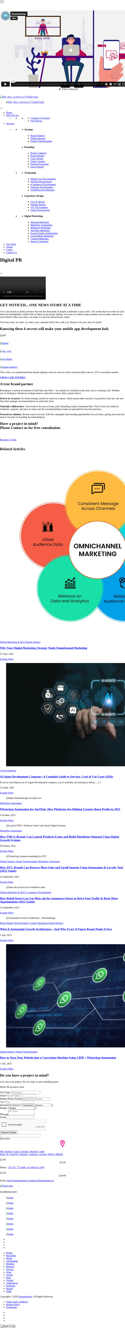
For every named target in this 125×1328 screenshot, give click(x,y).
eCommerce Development (43, 184)
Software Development (41, 187)
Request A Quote (8, 1132)
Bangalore (11, 1255)
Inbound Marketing (39, 222)
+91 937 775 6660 (17, 1167)
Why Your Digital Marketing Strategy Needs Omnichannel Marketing (43, 648)
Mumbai (10, 1264)
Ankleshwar (12, 1283)
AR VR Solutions (39, 207)
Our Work (11, 244)
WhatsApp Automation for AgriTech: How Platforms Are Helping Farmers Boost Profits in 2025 (60, 809)
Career (9, 249)
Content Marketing (39, 238)
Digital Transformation (41, 141)
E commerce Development (38, 892)
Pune (8, 1277)
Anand (9, 1275)
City (3, 1102)
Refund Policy (13, 1304)
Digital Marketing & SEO (12, 642)
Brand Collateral (38, 153)
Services (10, 123)
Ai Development (8, 770)
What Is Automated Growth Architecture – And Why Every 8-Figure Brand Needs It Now (56, 929)
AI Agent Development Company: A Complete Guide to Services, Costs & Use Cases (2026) (56, 776)
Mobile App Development (43, 179)
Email (3, 1095)
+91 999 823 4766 (35, 1167)
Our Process (36, 120)
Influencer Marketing (40, 227)
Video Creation (37, 161)
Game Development (40, 210)
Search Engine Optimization (44, 233)
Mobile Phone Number (11, 1098)
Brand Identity (37, 156)
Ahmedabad (12, 1261)
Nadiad (9, 1280)
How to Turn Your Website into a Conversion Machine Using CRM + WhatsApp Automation (58, 1057)
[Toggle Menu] (1, 108)
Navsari (10, 1269)
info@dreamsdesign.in (18, 1180)
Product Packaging (39, 164)
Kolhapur (10, 1286)
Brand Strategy (37, 135)
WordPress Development (42, 190)
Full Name (6, 1092)
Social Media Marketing (42, 236)
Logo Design (36, 158)
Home (9, 112)
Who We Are (12, 115)
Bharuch (10, 1266)
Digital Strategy (38, 138)
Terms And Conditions (17, 1301)
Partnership (11, 1307)
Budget (4, 1108)
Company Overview (40, 118)
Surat (8, 1272)
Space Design (37, 167)
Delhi (8, 1291)
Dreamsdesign (25, 1296)
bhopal (9, 1288)
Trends (9, 247)
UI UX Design (37, 202)
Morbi (9, 1258)
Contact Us (11, 252)
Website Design (38, 204)
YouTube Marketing (40, 230)
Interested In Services (11, 1105)
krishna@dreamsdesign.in (41, 1180)
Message (4, 1114)
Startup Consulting (39, 241)
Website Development (41, 181)
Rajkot (9, 1253)
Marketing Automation (41, 225)
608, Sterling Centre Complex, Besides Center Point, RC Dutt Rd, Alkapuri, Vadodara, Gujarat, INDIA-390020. (31, 1153)
